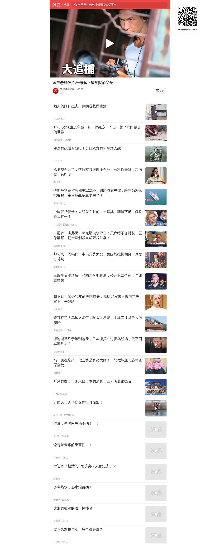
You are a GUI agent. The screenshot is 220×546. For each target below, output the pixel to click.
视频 (66, 4)
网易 (56, 4)
